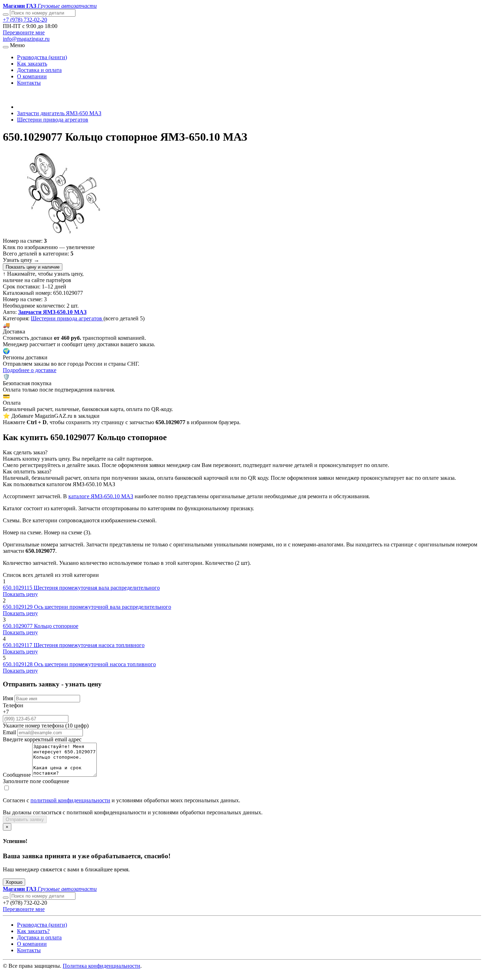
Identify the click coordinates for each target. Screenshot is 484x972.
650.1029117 (18, 645)
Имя (8, 698)
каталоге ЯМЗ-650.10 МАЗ (100, 496)
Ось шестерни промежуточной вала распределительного (102, 607)
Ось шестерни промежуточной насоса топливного (95, 664)
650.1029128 (18, 664)
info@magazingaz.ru (26, 39)
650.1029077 (18, 626)
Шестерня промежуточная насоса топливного (89, 645)
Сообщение (17, 775)
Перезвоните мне (24, 32)
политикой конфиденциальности (70, 800)
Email (9, 732)
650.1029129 (18, 607)
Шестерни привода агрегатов (52, 120)
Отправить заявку (25, 819)
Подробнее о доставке (29, 370)
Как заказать (32, 64)
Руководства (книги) (42, 57)
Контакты (29, 83)
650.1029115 (18, 588)
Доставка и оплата (39, 70)
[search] (6, 898)
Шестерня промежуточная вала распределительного (97, 588)
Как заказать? (33, 931)
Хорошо (14, 882)
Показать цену (20, 594)
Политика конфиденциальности (101, 966)
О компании (32, 76)
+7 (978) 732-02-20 (25, 20)
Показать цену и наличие (33, 267)
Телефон (13, 705)
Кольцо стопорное (56, 626)
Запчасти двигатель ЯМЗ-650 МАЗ (59, 113)
